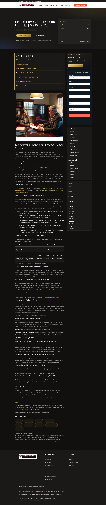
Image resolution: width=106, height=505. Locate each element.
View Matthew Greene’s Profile (51, 297)
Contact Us (67, 5)
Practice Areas (53, 5)
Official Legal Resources (22, 64)
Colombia (71, 226)
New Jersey (71, 211)
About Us (46, 5)
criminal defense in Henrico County (23, 400)
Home (40, 5)
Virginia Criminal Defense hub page (46, 398)
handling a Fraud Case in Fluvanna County (26, 68)
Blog (62, 5)
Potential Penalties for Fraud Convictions (26, 72)
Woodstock (71, 221)
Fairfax (70, 186)
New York (71, 216)
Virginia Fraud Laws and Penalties (24, 59)
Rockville (71, 206)
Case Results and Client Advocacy (24, 81)
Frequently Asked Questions (23, 85)
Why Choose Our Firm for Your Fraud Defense (27, 77)
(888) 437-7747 (84, 1)
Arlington (71, 196)
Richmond (71, 201)
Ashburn (70, 191)
